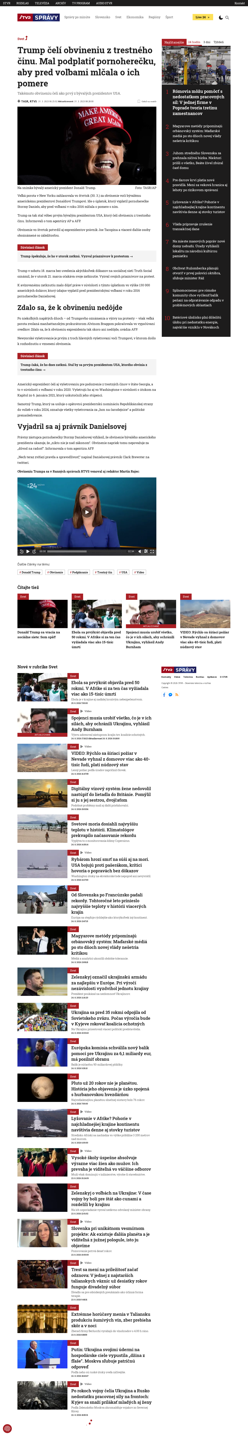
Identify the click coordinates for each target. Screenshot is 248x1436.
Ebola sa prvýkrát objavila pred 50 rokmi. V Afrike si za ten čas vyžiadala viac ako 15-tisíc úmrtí (96, 639)
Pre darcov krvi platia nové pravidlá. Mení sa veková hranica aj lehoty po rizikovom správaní (200, 185)
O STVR (223, 677)
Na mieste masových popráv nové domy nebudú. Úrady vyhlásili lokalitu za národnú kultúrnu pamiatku (199, 248)
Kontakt (240, 3)
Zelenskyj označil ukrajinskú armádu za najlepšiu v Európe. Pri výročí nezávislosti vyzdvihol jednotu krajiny (110, 982)
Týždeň (219, 42)
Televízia (42, 3)
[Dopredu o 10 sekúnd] (34, 551)
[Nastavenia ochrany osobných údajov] (7, 1428)
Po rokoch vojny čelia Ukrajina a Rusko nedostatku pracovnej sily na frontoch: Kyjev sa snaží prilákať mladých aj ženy (111, 1396)
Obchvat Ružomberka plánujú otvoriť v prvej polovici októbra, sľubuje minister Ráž (196, 273)
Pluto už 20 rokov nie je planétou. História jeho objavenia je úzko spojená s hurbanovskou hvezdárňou (110, 1088)
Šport (169, 17)
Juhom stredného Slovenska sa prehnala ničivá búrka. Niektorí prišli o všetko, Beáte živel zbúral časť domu (198, 160)
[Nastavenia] (146, 551)
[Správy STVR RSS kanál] (177, 696)
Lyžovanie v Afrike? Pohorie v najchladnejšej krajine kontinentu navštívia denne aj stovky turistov (199, 207)
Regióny (154, 17)
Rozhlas (22, 3)
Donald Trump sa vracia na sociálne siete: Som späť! (38, 634)
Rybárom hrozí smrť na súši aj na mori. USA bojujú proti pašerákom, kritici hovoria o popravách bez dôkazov (110, 864)
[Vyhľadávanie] (227, 17)
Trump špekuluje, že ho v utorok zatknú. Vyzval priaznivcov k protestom (75, 256)
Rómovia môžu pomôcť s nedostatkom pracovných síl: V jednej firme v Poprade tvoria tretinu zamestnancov (198, 102)
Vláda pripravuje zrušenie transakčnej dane (193, 226)
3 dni (206, 42)
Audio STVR (104, 3)
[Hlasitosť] (139, 551)
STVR (6, 3)
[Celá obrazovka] (152, 551)
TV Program (81, 3)
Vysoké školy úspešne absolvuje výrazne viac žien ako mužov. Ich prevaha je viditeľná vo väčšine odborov (111, 1163)
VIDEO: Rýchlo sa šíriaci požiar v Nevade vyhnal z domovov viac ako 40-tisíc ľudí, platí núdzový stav (204, 639)
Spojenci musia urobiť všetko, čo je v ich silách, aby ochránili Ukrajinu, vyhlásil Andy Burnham (150, 639)
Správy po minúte (77, 17)
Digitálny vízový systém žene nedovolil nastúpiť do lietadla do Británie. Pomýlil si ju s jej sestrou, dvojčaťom (111, 794)
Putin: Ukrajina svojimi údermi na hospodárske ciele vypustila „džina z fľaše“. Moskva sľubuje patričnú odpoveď (108, 1358)
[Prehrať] (28, 551)
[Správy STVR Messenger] (171, 696)
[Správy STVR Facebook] (164, 696)
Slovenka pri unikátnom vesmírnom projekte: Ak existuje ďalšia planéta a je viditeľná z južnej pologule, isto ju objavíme (110, 1236)
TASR (24, 101)
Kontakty (166, 677)
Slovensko (102, 17)
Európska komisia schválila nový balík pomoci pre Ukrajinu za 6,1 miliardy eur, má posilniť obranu (111, 1053)
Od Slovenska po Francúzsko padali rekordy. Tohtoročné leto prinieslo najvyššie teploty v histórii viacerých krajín (108, 903)
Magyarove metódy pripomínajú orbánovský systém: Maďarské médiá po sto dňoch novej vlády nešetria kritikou (197, 133)
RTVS (33, 101)
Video (87, 711)
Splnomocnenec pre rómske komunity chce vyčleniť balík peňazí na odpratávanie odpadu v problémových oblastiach (198, 297)
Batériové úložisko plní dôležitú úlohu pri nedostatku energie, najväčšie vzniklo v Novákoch (197, 322)
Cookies (164, 687)
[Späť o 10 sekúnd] (21, 551)
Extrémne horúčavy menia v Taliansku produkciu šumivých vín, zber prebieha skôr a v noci (111, 1319)
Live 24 (201, 17)
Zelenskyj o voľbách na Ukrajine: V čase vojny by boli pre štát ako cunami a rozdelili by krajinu (111, 1198)
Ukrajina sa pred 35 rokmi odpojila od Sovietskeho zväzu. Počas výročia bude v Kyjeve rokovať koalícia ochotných (110, 1018)
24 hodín (194, 42)
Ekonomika (135, 17)
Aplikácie (212, 677)
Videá (177, 677)
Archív (60, 3)
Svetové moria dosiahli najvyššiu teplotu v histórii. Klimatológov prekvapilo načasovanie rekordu (104, 829)
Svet (118, 17)
